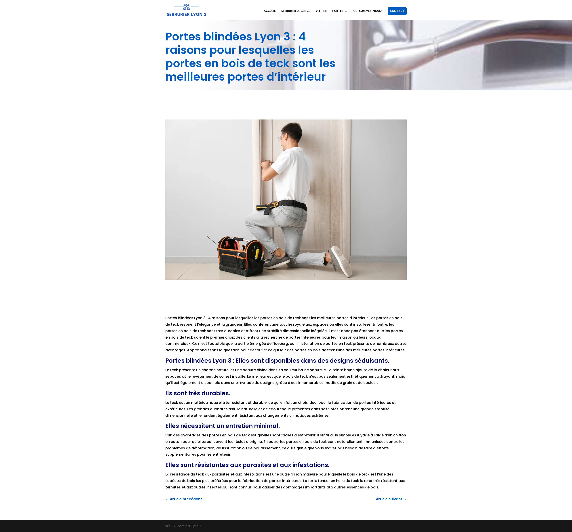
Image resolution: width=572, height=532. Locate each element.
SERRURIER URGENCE (295, 12)
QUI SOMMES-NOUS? (367, 12)
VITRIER (321, 12)
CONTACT (397, 11)
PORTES (337, 12)
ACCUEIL (270, 12)
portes (215, 435)
